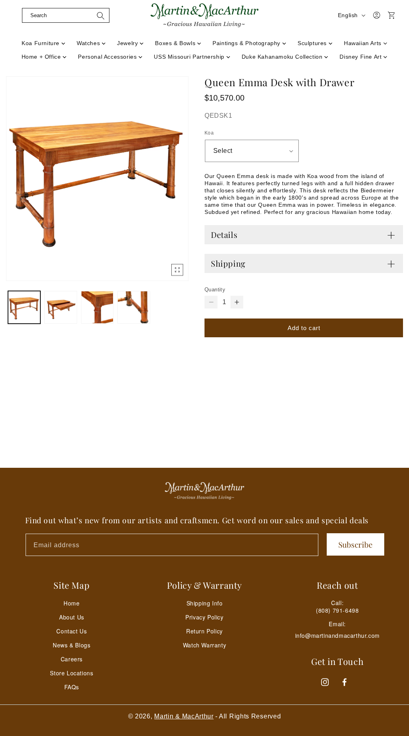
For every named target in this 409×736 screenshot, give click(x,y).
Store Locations (71, 673)
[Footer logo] (204, 491)
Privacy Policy (204, 617)
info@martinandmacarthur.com (337, 635)
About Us (71, 617)
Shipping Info (205, 603)
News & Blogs (71, 645)
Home (71, 603)
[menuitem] (43, 41)
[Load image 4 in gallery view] (133, 307)
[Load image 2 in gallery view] (60, 307)
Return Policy (204, 631)
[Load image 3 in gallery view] (97, 307)
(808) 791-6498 (337, 610)
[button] (65, 15)
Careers (72, 659)
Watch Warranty (204, 645)
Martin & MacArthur (184, 716)
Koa (209, 133)
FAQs (71, 687)
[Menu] (15, 25)
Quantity (214, 290)
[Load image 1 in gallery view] (24, 307)
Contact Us (71, 631)
